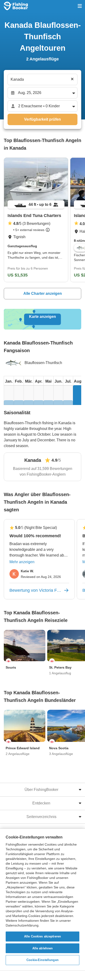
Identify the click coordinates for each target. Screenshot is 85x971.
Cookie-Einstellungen (42, 960)
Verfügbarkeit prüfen (42, 119)
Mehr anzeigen (21, 562)
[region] (42, 899)
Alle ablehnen (42, 948)
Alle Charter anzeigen (42, 293)
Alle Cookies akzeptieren (42, 936)
